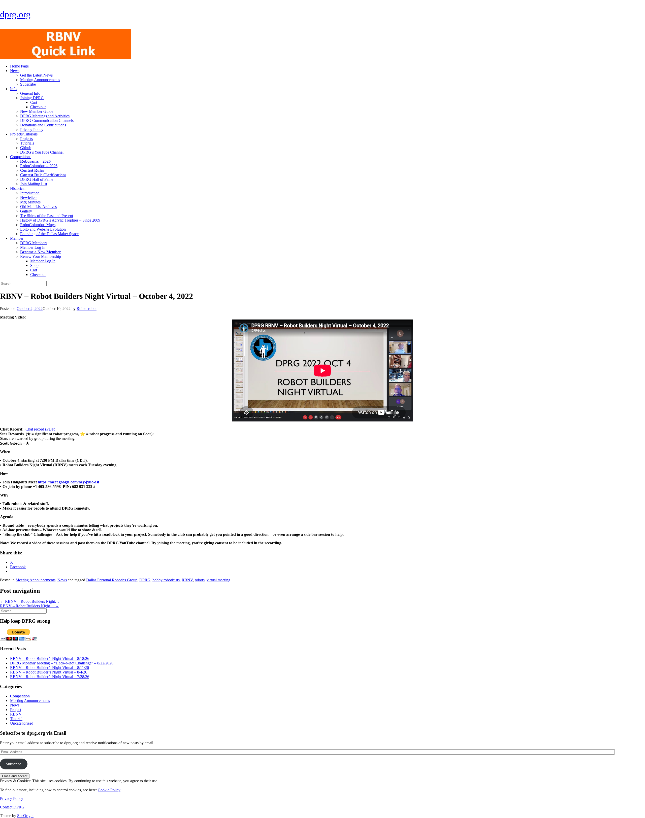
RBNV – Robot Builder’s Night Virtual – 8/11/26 (49, 667)
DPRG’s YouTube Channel (41, 152)
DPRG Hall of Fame (36, 179)
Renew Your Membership (40, 256)
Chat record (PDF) (40, 429)
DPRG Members (33, 243)
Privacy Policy (31, 129)
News (14, 70)
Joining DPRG (32, 98)
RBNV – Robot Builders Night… (29, 601)
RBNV (187, 580)
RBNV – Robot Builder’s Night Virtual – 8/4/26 (48, 672)
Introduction (30, 193)
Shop (34, 265)
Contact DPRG (12, 807)
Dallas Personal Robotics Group (111, 580)
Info (13, 89)
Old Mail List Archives (38, 206)
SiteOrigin (25, 815)
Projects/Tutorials (24, 134)
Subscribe (28, 84)
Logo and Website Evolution (43, 229)
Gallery (26, 211)
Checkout (38, 107)
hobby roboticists (166, 580)
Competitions (20, 157)
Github (25, 148)
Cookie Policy (109, 790)
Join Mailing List (33, 184)
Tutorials (27, 143)
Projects (26, 138)
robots (200, 580)
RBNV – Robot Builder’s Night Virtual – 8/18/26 (49, 658)
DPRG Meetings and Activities (45, 116)
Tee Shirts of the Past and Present (46, 216)
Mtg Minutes (30, 202)
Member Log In (32, 247)
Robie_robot (86, 308)
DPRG (144, 580)
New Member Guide (36, 111)
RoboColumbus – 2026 (38, 166)
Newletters (28, 197)
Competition (20, 696)
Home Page (19, 66)
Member (16, 238)
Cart (33, 102)
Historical (17, 188)
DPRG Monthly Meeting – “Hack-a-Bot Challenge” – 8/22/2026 (61, 663)
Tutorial (16, 719)
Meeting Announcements (40, 80)
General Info (30, 93)
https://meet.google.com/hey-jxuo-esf (68, 482)
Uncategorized (21, 723)
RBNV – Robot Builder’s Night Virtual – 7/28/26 (49, 676)
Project (15, 709)
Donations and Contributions (43, 125)
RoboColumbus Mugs (37, 225)
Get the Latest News (36, 75)
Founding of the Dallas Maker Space (49, 234)
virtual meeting (218, 580)
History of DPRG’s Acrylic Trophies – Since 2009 (60, 220)
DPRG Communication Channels (47, 120)
